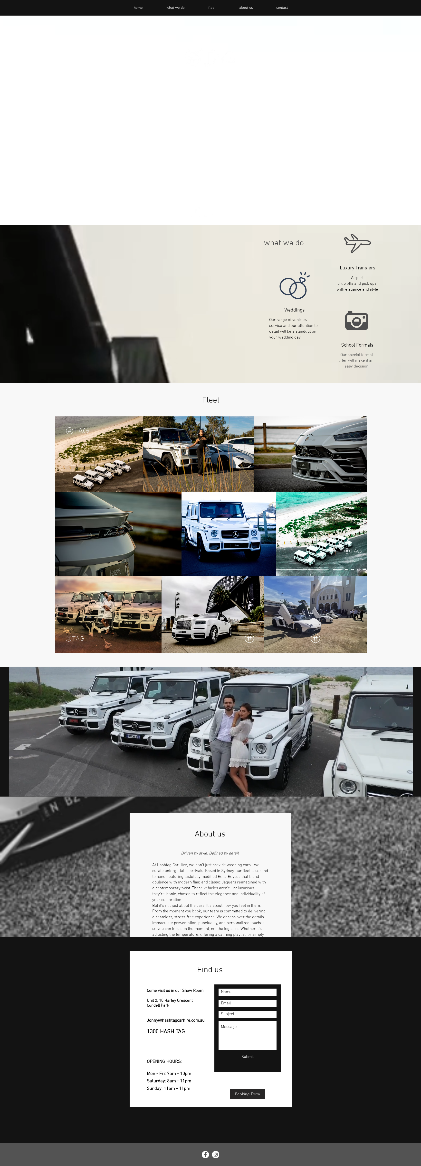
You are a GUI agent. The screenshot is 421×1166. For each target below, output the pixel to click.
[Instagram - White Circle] (209, 212)
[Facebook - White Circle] (195, 212)
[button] (407, 791)
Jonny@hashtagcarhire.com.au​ (176, 1020)
